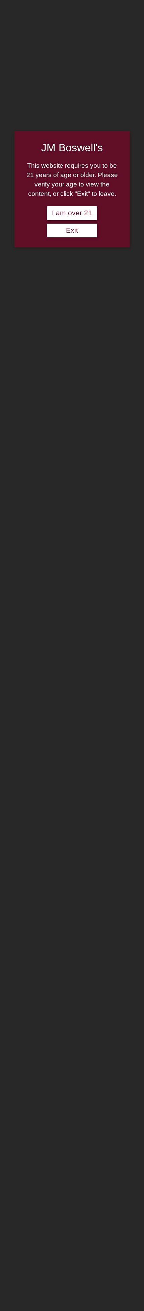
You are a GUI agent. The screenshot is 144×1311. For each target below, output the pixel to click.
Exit (72, 230)
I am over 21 (72, 213)
